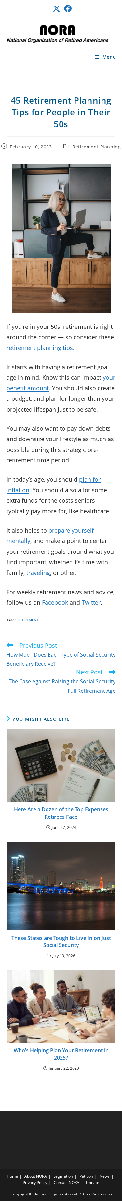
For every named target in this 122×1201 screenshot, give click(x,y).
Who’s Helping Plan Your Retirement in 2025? (61, 1054)
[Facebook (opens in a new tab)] (67, 8)
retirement (28, 619)
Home (12, 1176)
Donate (92, 1182)
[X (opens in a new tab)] (56, 8)
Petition (86, 1176)
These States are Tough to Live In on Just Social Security (61, 941)
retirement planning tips (40, 348)
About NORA (35, 1176)
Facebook (55, 602)
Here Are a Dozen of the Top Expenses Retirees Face (61, 813)
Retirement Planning (96, 147)
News (105, 1176)
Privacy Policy (35, 1182)
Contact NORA (66, 1182)
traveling (38, 573)
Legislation (63, 1176)
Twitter (91, 602)
